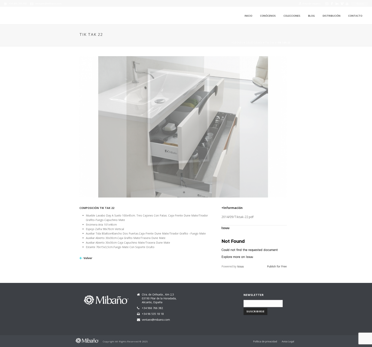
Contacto (355, 15)
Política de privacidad (265, 341)
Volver (88, 258)
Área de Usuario (311, 3)
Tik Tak (270, 42)
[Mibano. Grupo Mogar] (87, 340)
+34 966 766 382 (18, 3)
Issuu (240, 266)
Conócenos (268, 15)
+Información (232, 208)
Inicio (248, 15)
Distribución (331, 15)
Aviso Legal (288, 341)
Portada (237, 42)
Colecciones (291, 15)
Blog (311, 15)
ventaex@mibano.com (48, 3)
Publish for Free (277, 266)
